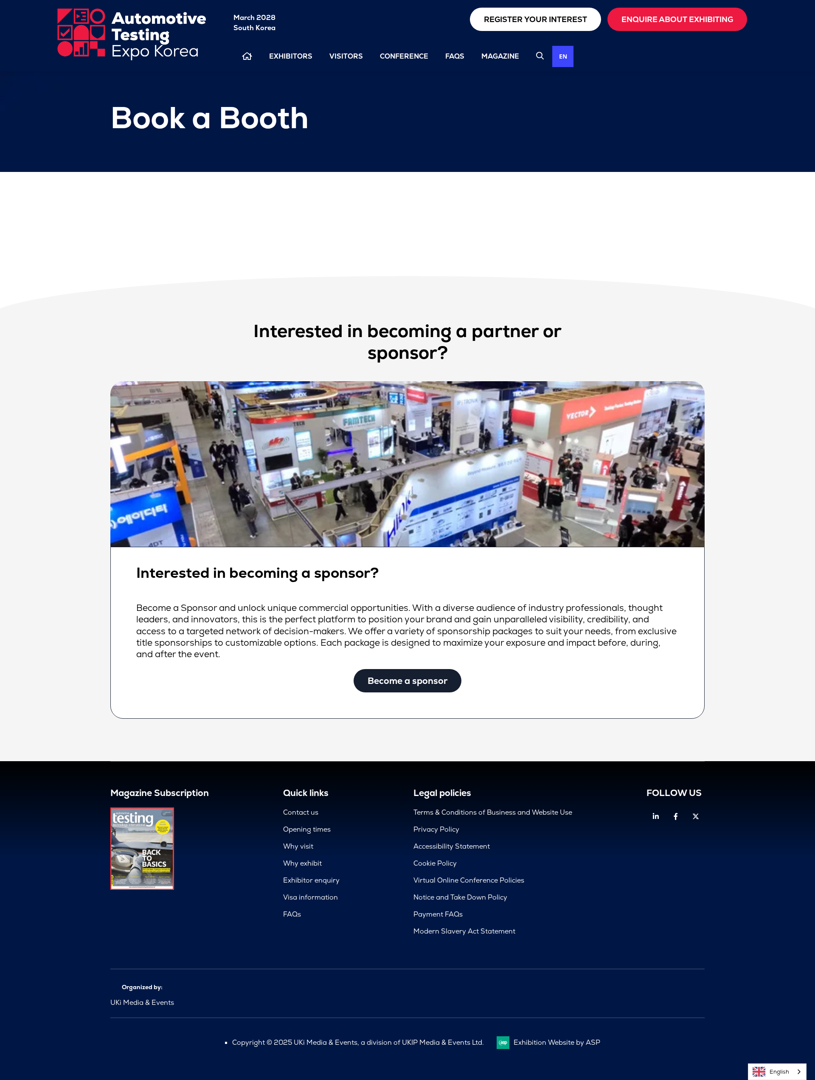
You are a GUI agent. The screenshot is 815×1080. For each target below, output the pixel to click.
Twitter (695, 816)
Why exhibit (302, 863)
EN (563, 56)
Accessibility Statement (451, 846)
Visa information (310, 897)
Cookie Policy (435, 863)
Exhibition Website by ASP (557, 1042)
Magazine (500, 56)
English (779, 1071)
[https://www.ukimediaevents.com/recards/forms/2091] (142, 887)
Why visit (298, 846)
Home (247, 56)
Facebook (675, 816)
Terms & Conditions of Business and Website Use (492, 812)
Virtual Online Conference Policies (468, 880)
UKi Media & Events (142, 1002)
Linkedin (655, 816)
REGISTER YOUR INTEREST (535, 19)
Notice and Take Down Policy (460, 897)
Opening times (307, 829)
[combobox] (562, 56)
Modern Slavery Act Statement (464, 931)
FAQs (454, 56)
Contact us (300, 812)
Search (540, 55)
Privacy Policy (436, 829)
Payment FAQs (438, 914)
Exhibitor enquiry (311, 880)
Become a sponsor (407, 680)
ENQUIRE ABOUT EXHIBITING (677, 19)
